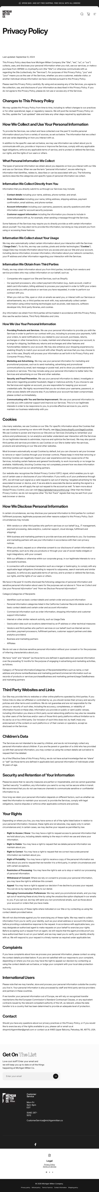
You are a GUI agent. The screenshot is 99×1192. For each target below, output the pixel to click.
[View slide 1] (46, 1172)
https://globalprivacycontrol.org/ (53, 489)
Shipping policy (73, 1187)
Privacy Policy (49, 1164)
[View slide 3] (52, 1172)
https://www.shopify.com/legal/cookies (74, 429)
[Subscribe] (55, 1076)
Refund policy (36, 1187)
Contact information (60, 1187)
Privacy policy (25, 1187)
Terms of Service (49, 1167)
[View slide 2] (49, 1172)
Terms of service (47, 1187)
